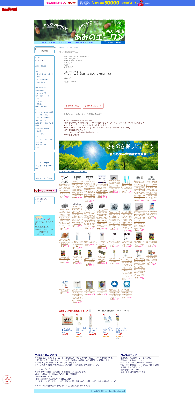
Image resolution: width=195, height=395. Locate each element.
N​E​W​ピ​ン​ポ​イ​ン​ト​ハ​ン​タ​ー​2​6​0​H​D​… (121, 330)
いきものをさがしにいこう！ (73, 171)
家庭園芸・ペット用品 (42, 128)
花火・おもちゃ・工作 (42, 96)
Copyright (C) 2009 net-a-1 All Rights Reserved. (107, 391)
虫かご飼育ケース (40, 87)
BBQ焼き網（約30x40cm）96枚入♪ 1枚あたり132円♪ (89, 291)
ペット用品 (40, 134)
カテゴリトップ (64, 48)
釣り (36, 109)
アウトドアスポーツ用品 (44, 117)
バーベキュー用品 (42, 115)
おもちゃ (39, 101)
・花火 (39, 202)
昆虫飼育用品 (39, 90)
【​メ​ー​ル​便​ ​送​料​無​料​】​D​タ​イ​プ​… (108, 330)
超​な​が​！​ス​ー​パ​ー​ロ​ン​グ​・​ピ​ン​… (94, 330)
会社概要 (68, 42)
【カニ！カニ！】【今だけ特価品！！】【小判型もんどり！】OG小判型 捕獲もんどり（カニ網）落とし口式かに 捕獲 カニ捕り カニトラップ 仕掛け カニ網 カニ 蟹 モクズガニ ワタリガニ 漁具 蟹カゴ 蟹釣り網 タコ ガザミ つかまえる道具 (89, 218)
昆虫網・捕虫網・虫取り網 (45, 74)
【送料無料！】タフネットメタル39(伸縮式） (114, 243)
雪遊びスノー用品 (40, 120)
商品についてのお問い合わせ (75, 114)
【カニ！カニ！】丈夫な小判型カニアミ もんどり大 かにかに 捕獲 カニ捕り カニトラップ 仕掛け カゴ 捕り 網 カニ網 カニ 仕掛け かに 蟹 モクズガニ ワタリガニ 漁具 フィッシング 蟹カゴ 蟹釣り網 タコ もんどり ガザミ (114, 219)
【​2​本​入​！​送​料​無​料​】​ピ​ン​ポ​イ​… (81, 330)
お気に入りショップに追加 (43, 178)
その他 (37, 147)
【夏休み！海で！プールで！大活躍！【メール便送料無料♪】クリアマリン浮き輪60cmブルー (126, 292)
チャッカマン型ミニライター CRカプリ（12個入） (102, 291)
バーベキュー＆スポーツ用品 (44, 112)
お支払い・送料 (56, 42)
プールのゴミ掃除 (40, 145)
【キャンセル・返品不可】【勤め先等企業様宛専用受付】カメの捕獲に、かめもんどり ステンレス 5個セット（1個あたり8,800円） (115, 185)
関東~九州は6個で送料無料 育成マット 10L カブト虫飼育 (139, 243)
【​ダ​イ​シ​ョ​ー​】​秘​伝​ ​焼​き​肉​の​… (67, 330)
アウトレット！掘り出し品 (43, 139)
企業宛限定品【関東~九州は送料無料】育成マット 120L (64, 259)
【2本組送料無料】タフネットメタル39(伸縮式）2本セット (127, 243)
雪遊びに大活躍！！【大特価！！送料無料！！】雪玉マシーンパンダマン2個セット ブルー (127, 187)
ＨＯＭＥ (45, 42)
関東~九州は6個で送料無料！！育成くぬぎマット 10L (151, 243)
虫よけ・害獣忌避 (40, 66)
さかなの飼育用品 (40, 93)
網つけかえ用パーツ (42, 79)
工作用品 (39, 104)
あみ (36, 71)
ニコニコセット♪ (40, 142)
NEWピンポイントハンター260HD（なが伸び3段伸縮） (114, 260)
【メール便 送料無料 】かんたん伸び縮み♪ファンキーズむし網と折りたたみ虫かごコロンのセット (151, 259)
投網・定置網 (41, 82)
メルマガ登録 (79, 42)
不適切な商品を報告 (95, 114)
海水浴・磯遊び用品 (41, 106)
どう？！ (38, 63)
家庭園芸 (39, 131)
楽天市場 (90, 42)
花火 (38, 98)
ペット (37, 136)
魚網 (38, 77)
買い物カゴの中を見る (113, 42)
